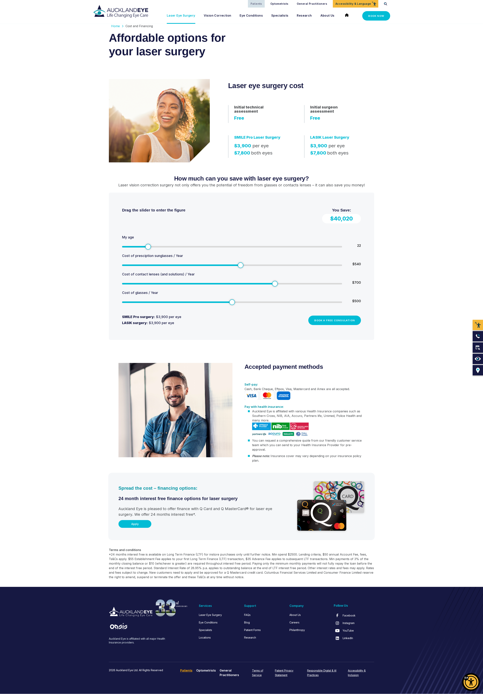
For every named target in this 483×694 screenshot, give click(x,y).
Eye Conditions (251, 15)
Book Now (376, 15)
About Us (327, 15)
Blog (247, 622)
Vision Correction (217, 15)
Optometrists (279, 3)
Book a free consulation (334, 320)
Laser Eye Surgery (181, 15)
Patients (256, 3)
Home (348, 16)
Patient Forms (252, 630)
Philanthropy (297, 630)
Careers (294, 622)
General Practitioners (312, 3)
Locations (205, 637)
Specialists (279, 15)
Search (385, 4)
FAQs (247, 614)
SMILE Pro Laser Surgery (257, 137)
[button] (471, 682)
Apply (135, 524)
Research (304, 15)
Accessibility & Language (353, 3)
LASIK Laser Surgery (329, 137)
